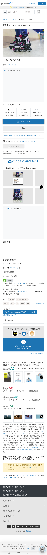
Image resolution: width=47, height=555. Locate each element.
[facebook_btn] (13, 526)
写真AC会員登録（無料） (25, 449)
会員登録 (35, 447)
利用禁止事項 (7, 135)
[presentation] (41, 377)
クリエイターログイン (10, 477)
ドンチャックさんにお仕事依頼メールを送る (19, 312)
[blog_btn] (22, 526)
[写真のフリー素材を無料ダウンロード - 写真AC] (7, 3)
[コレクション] (27, 553)
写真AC (5, 19)
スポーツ (13, 19)
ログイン (24, 433)
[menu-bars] (5, 12)
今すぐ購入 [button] (15, 146)
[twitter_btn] (9, 526)
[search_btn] (14, 12)
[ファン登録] (18, 553)
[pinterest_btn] (18, 526)
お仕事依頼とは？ (9, 315)
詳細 (28, 548)
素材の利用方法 (19, 135)
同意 (33, 548)
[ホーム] (9, 553)
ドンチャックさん (19, 283)
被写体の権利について (35, 135)
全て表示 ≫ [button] (40, 303)
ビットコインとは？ (37, 353)
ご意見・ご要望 (33, 526)
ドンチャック (12, 65)
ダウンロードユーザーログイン (25, 475)
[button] (32, 3)
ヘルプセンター (33, 467)
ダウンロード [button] (25, 121)
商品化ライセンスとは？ (28, 141)
